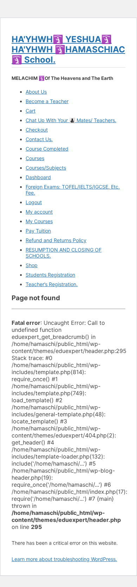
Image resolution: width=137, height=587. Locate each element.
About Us (36, 92)
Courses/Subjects (46, 168)
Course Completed (47, 149)
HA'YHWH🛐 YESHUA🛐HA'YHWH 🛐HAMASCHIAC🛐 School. (68, 49)
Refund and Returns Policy (56, 240)
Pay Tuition (38, 231)
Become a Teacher (47, 101)
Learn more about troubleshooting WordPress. (64, 559)
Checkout (37, 130)
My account (39, 212)
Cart (30, 111)
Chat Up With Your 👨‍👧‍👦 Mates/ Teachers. (71, 120)
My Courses (39, 221)
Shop (32, 265)
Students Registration (50, 275)
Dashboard (38, 177)
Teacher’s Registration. (52, 284)
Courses (35, 158)
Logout (34, 202)
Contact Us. (39, 139)
